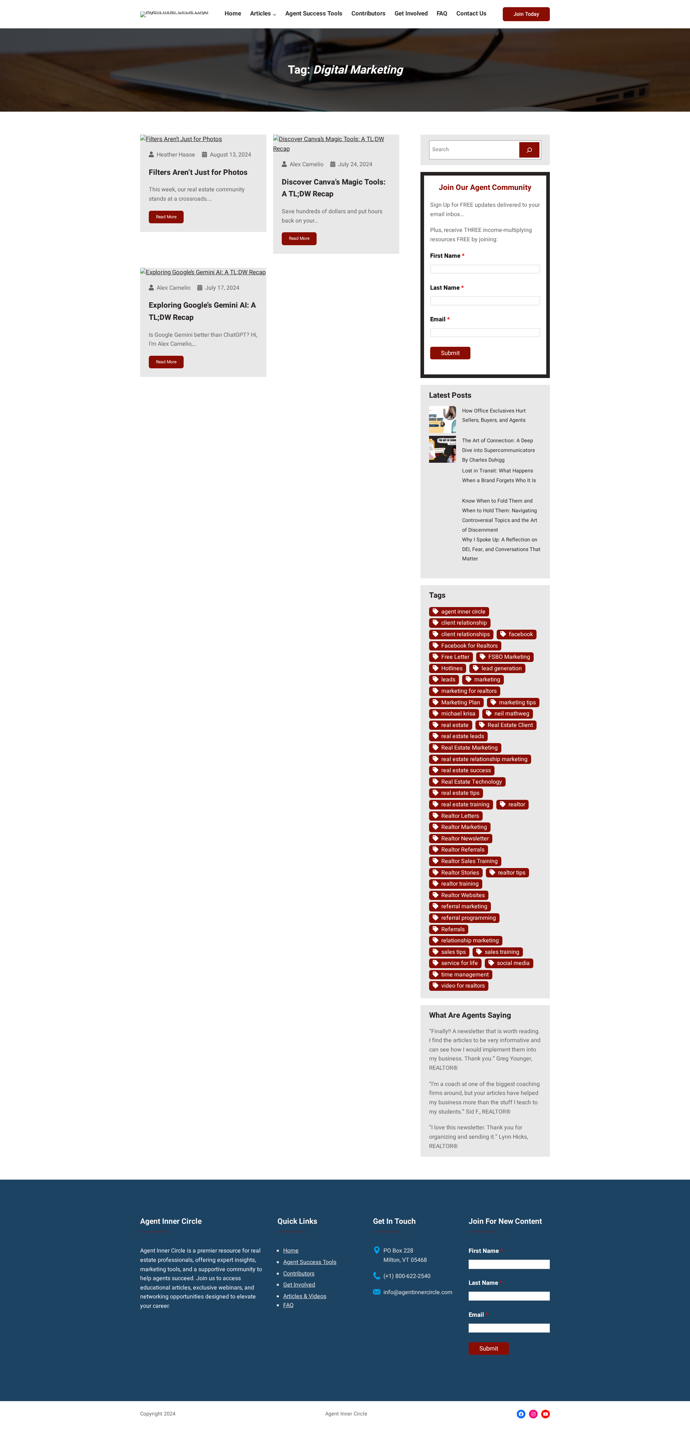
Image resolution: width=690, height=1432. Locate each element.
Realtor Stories (460, 872)
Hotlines (452, 668)
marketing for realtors (469, 691)
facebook (521, 634)
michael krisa (458, 713)
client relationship (464, 623)
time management (465, 974)
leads (448, 679)
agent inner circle (463, 611)
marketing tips (517, 702)
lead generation (502, 668)
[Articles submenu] (274, 14)
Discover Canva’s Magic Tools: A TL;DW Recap (334, 188)
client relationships (465, 634)
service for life (459, 963)
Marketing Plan (460, 702)
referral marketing (464, 906)
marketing (487, 679)
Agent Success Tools (309, 1262)
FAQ (288, 1305)
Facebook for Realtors (469, 646)
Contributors (298, 1273)
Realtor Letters (460, 816)
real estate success (466, 770)
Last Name (447, 287)
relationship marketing (470, 940)
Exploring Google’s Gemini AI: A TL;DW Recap (202, 311)
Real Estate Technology (471, 782)
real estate (455, 725)
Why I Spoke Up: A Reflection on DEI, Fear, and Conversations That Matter (501, 549)
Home (291, 1250)
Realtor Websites (463, 895)
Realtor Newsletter (465, 838)
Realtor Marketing (464, 827)
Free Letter (455, 657)
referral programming (468, 918)
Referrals (453, 929)
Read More (166, 217)
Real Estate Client (510, 725)
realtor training (460, 884)
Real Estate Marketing (469, 747)
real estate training (465, 804)
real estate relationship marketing (484, 759)
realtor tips (511, 872)
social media (513, 963)
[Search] (529, 150)
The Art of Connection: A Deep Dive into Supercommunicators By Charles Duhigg (498, 450)
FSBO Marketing (509, 657)
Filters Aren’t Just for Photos (198, 172)
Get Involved (299, 1285)
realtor (517, 804)
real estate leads (462, 736)
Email (440, 319)
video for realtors (463, 985)
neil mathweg (511, 713)
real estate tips (460, 793)
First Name (447, 255)
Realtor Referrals (462, 849)
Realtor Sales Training (469, 861)
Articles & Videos (304, 1296)
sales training (502, 952)
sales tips (453, 952)
